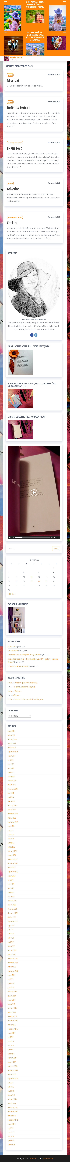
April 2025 (11, 772)
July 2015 (10, 1128)
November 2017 (13, 1020)
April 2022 (11, 892)
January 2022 (12, 904)
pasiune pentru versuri (15, 143)
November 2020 (13, 962)
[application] (34, 492)
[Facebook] (32, 335)
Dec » (13, 594)
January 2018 (12, 1012)
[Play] (10, 537)
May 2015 (11, 1136)
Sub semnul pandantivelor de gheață (26, 682)
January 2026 (12, 743)
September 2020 (13, 971)
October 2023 (12, 818)
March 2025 (11, 776)
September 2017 (13, 1028)
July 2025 (10, 760)
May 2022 (11, 888)
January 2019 (12, 995)
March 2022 (11, 896)
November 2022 (13, 863)
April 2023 (11, 842)
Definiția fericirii (18, 107)
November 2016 (13, 1070)
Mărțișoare (18, 691)
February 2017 (12, 1057)
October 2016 (12, 1074)
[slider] (32, 537)
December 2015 (13, 1107)
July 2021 (10, 929)
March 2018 (11, 1004)
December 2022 (13, 859)
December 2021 (13, 909)
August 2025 (11, 755)
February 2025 (12, 780)
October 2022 (12, 867)
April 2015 (11, 1140)
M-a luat (13, 80)
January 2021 (12, 954)
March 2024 (11, 801)
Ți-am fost (14, 148)
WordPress (33, 1158)
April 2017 (11, 1049)
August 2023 (11, 826)
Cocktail (12, 222)
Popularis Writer (48, 1158)
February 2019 (12, 991)
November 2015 (13, 1111)
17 (16, 581)
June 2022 (11, 884)
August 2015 (11, 1124)
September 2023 (13, 822)
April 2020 (11, 983)
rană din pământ (13, 650)
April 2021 (11, 942)
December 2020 (13, 958)
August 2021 (11, 925)
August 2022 (11, 875)
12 (31, 577)
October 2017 (12, 1024)
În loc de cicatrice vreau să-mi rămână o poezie (29, 699)
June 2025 (11, 764)
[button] (34, 492)
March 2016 (11, 1095)
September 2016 (13, 1078)
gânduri (10, 75)
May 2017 (11, 1045)
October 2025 (12, 747)
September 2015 (13, 1119)
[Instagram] (35, 335)
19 (31, 581)
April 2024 (11, 797)
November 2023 (13, 813)
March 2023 (11, 846)
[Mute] (55, 537)
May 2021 (11, 937)
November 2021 (13, 913)
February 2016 (12, 1099)
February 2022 (12, 900)
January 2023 (12, 855)
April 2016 (11, 1091)
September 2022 (13, 871)
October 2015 (12, 1115)
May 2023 (11, 838)
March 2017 (11, 1053)
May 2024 (11, 793)
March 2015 (11, 1144)
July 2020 (10, 979)
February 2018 (12, 1008)
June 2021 (11, 933)
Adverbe (13, 188)
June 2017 (11, 1041)
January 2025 (12, 784)
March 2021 (11, 946)
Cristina (10, 682)
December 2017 (13, 1016)
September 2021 (13, 921)
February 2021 (12, 950)
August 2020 (11, 975)
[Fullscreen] (58, 537)
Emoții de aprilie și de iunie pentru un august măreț (24, 654)
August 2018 (11, 1000)
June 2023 (11, 834)
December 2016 (13, 1066)
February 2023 (12, 851)
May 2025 (11, 768)
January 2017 (12, 1062)
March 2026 (11, 735)
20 (39, 581)
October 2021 (12, 917)
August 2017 (11, 1033)
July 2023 (10, 830)
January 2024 (12, 809)
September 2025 (13, 751)
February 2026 (12, 739)
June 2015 (11, 1132)
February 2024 (12, 805)
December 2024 (13, 789)
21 (46, 581)
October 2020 (12, 966)
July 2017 (10, 1037)
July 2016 (10, 1082)
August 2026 (11, 731)
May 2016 (11, 1086)
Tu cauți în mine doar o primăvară (18, 666)
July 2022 (10, 880)
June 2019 (11, 987)
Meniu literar (16, 57)
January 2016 (12, 1103)
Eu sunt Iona (11, 646)
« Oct (9, 594)
